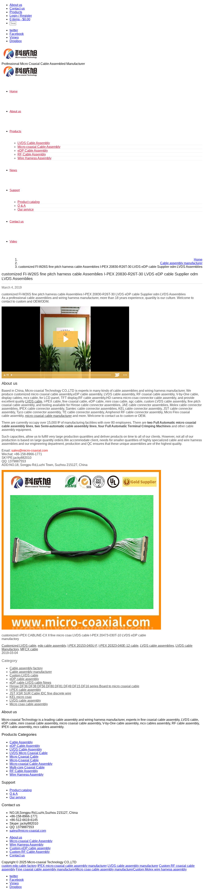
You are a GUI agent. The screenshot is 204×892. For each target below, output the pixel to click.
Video (13, 241)
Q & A (22, 205)
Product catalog (29, 202)
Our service (26, 209)
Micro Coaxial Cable (24, 756)
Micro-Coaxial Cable (24, 760)
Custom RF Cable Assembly (30, 851)
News (13, 170)
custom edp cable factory (19, 865)
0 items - (20, 19)
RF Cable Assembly (32, 154)
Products (16, 12)
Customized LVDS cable (19, 645)
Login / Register (21, 15)
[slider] (61, 375)
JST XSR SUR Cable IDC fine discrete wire (40, 693)
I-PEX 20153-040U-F (82, 645)
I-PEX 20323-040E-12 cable (118, 645)
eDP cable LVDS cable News (30, 682)
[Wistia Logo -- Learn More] (117, 375)
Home (14, 91)
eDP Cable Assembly (33, 150)
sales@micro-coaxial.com (28, 830)
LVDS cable (33, 401)
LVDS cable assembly (25, 700)
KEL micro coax (21, 697)
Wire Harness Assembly (34, 158)
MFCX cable (29, 649)
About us (16, 5)
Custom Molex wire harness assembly (160, 869)
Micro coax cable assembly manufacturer (104, 869)
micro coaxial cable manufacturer (48, 415)
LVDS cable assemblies (157, 645)
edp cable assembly (52, 645)
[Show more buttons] (125, 375)
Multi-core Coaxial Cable (27, 767)
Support (15, 190)
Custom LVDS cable (24, 675)
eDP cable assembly (24, 679)
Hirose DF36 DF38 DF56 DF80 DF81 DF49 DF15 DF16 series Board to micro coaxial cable (74, 686)
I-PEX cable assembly (25, 689)
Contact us (17, 8)
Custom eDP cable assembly (30, 848)
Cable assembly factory (26, 668)
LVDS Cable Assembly (34, 143)
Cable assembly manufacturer (31, 671)
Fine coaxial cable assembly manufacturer (46, 869)
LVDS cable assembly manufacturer (133, 865)
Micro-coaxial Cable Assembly (39, 146)
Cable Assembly (21, 742)
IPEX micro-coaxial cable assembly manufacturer (72, 865)
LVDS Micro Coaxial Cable (29, 753)
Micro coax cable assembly (29, 704)
